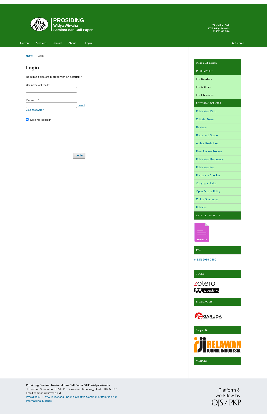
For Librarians (204, 95)
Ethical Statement (207, 199)
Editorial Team (205, 119)
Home (29, 55)
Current (25, 43)
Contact (57, 43)
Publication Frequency (210, 159)
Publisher (202, 207)
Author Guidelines (207, 143)
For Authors (203, 87)
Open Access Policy (208, 191)
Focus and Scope (207, 135)
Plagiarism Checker (208, 175)
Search (239, 43)
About (72, 43)
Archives (41, 43)
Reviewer (202, 127)
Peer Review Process (209, 151)
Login (88, 43)
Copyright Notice (206, 183)
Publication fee (205, 167)
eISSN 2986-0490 (205, 259)
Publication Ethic (206, 111)
